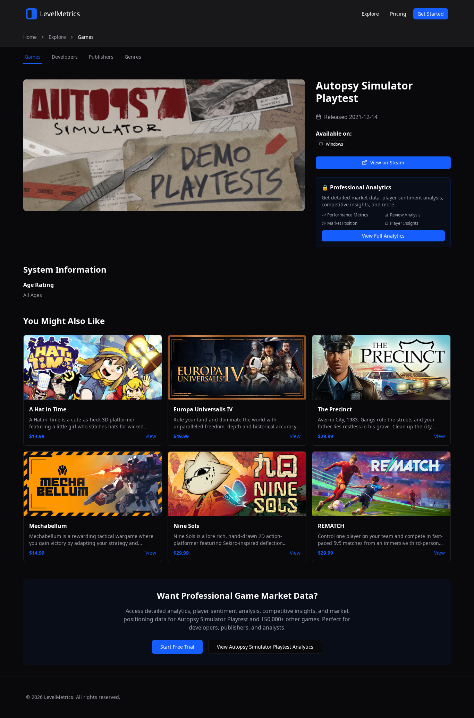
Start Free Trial (177, 646)
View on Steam (387, 162)
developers (65, 56)
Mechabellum (48, 526)
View (150, 436)
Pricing (398, 13)
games (33, 56)
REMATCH (331, 526)
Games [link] (86, 37)
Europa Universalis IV (202, 409)
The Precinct (335, 409)
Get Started (430, 13)
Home (30, 37)
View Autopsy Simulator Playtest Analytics (265, 646)
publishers (101, 56)
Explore (370, 13)
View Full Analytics (383, 235)
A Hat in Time (47, 409)
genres (133, 56)
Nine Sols (186, 526)
